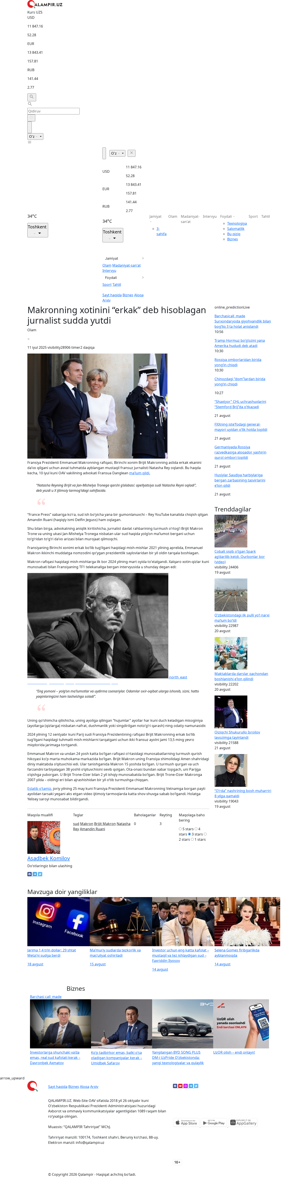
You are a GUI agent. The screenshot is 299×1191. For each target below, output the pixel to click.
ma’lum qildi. (139, 473)
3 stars (197, 834)
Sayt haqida (112, 295)
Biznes (128, 295)
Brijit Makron (105, 823)
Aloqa (139, 295)
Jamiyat (111, 258)
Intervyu (109, 270)
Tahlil (117, 284)
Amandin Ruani (92, 829)
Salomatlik (235, 228)
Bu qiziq (233, 233)
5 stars (188, 829)
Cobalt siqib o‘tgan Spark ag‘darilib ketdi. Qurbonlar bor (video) (240, 556)
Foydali (111, 277)
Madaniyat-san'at (126, 265)
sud (76, 823)
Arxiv (106, 300)
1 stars (200, 839)
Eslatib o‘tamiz (39, 788)
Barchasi (230, 316)
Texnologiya (237, 223)
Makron (86, 823)
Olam (106, 265)
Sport (107, 284)
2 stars (184, 839)
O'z (32, 136)
